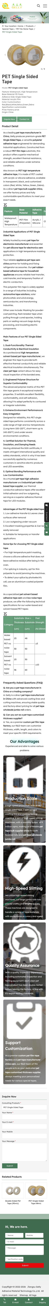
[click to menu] (45, 6)
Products (30, 26)
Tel (4, 1302)
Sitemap (24, 1295)
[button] (44, 55)
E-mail (15, 1302)
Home (20, 26)
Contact (29, 1302)
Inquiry (42, 1302)
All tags (32, 1295)
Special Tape (8, 29)
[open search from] (39, 5)
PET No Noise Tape (24, 29)
